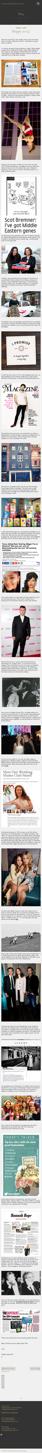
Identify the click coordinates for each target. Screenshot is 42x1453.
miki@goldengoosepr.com (9, 1421)
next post (34, 1368)
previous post (9, 1368)
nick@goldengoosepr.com (9, 1430)
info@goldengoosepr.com (9, 1409)
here (6, 766)
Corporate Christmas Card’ (24, 1301)
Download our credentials (9, 1412)
